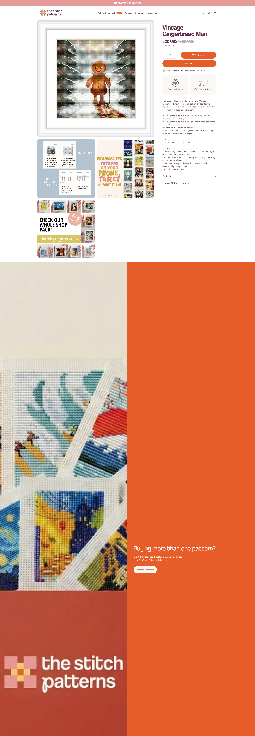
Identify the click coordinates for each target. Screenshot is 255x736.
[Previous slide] (3, 3)
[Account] (209, 13)
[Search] (203, 13)
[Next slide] (252, 3)
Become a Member (145, 569)
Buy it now (189, 63)
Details (166, 176)
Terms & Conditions (175, 183)
